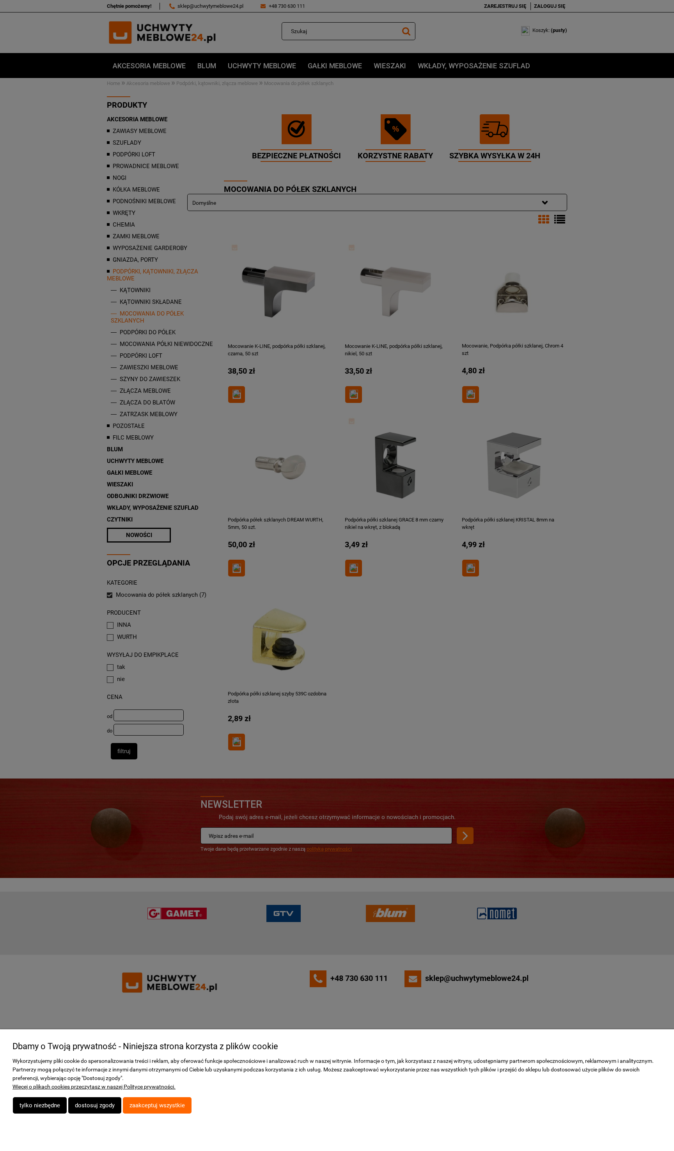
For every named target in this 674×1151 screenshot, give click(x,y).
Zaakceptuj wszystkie (157, 1105)
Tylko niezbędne (40, 1105)
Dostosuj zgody (95, 1105)
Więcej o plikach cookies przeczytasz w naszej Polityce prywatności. (94, 1087)
